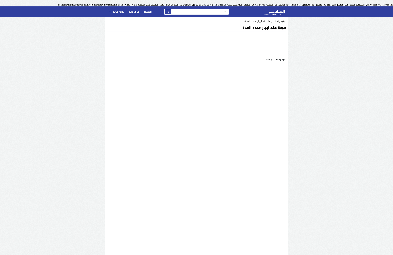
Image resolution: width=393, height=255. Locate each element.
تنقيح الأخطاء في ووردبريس (217, 4)
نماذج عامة (118, 11)
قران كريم (133, 11)
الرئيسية (147, 11)
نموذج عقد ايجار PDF (276, 59)
